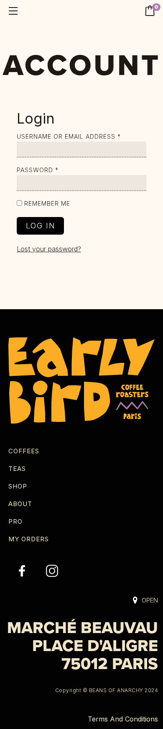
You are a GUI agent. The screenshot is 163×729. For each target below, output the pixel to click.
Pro (15, 521)
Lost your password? (49, 249)
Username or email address (69, 136)
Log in (41, 225)
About (20, 504)
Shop (17, 486)
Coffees (23, 451)
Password (38, 169)
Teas (17, 469)
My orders (28, 539)
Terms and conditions (123, 719)
